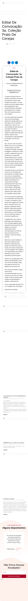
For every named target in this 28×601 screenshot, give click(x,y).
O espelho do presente (8, 498)
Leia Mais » (5, 414)
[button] (14, 12)
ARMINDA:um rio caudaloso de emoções (13, 442)
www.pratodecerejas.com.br (13, 273)
